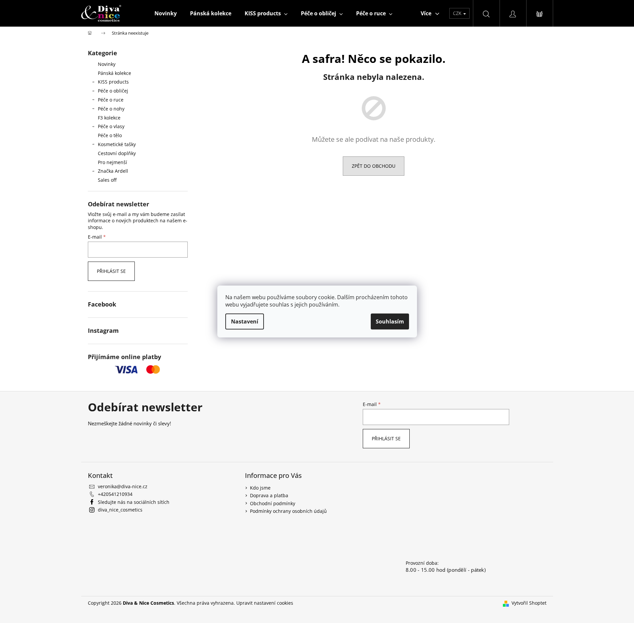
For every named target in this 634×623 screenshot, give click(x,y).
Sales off (107, 180)
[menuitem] (165, 13)
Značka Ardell (113, 171)
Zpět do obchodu (373, 166)
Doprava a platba (269, 495)
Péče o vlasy (111, 126)
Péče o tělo (110, 135)
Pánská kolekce (114, 73)
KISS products (113, 82)
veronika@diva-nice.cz (122, 486)
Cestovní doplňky (117, 153)
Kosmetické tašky (117, 144)
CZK (458, 13)
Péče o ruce (110, 100)
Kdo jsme (260, 488)
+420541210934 (115, 494)
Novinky (106, 64)
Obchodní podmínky (272, 503)
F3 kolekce (109, 117)
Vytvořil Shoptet (529, 603)
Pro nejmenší (112, 162)
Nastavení (244, 321)
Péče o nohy (111, 108)
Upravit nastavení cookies (264, 603)
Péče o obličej (113, 91)
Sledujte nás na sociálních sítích (133, 502)
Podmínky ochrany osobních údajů (288, 511)
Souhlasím (390, 321)
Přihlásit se (111, 271)
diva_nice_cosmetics (120, 510)
